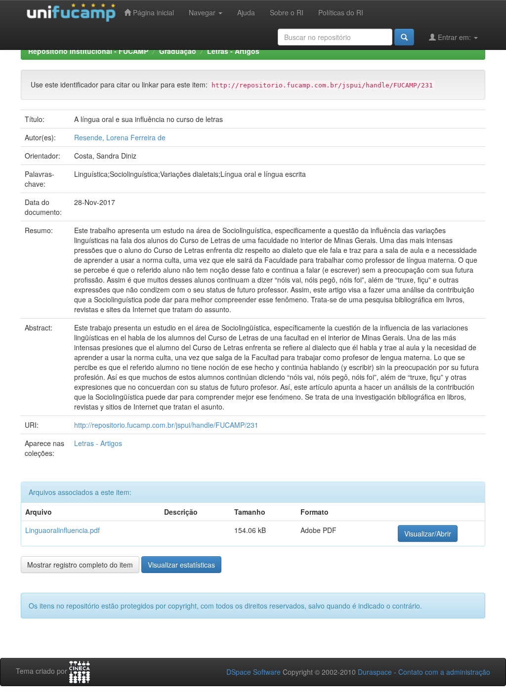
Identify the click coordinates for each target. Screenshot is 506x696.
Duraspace (375, 672)
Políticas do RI (340, 12)
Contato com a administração (444, 672)
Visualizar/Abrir (427, 533)
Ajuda (246, 12)
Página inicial (152, 12)
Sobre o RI (286, 12)
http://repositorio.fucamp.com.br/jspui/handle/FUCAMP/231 (166, 425)
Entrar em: (454, 37)
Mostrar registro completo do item (80, 565)
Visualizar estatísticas (181, 565)
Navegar (203, 12)
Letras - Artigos (233, 51)
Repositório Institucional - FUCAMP (88, 51)
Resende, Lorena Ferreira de (120, 137)
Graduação (177, 51)
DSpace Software (253, 672)
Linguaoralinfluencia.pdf (62, 530)
